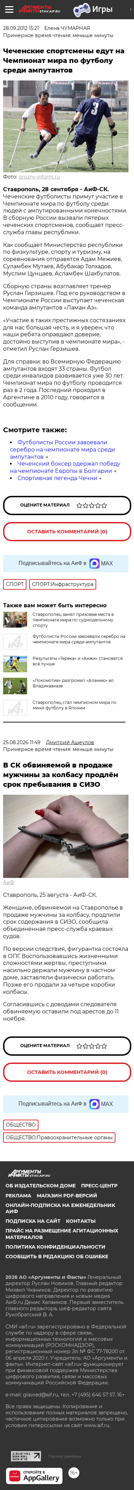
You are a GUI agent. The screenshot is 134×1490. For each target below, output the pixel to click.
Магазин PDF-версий (67, 1196)
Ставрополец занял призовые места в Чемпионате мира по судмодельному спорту (73, 620)
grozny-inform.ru (39, 177)
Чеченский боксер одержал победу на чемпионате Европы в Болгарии (65, 467)
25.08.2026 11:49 (22, 742)
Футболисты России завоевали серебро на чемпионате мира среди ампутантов (62, 449)
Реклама (18, 1196)
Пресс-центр (99, 1186)
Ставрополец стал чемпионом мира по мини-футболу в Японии (74, 705)
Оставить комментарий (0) (67, 532)
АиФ (8, 882)
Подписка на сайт (32, 1221)
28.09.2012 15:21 (21, 28)
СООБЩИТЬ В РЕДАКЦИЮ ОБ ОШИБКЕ (56, 1256)
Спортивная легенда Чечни (57, 478)
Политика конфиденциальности (55, 1247)
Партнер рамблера (64, 1456)
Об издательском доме (40, 1186)
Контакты (81, 1221)
